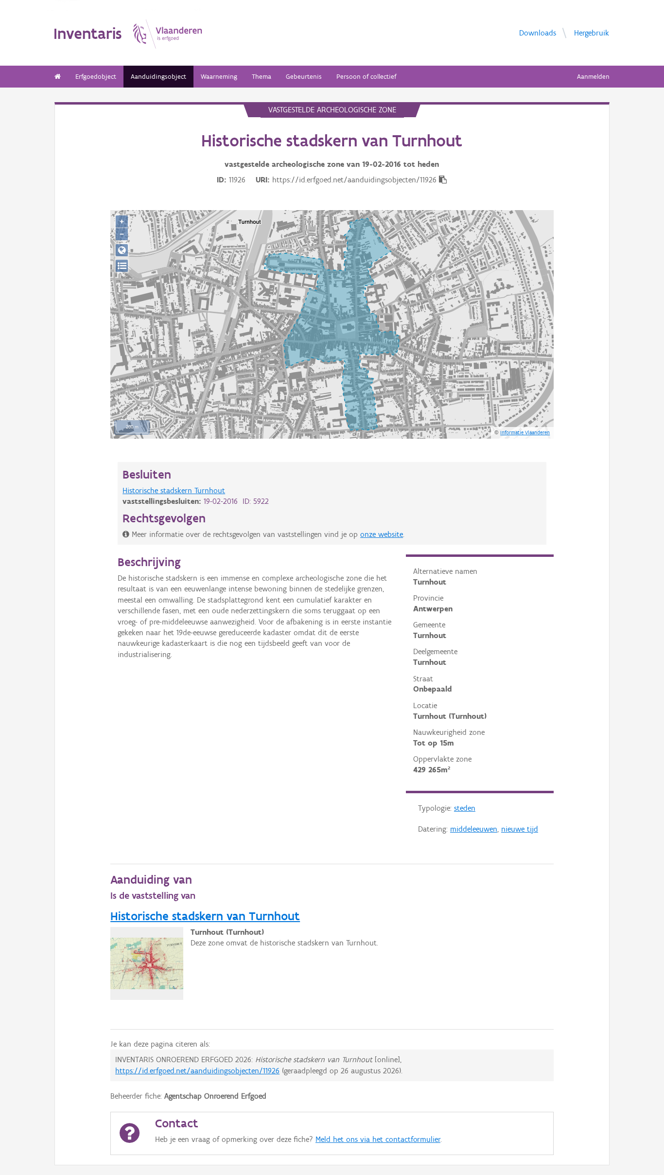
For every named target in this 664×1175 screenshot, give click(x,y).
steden (464, 808)
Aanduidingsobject (158, 76)
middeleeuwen (473, 829)
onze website (381, 534)
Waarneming (219, 76)
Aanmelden (593, 76)
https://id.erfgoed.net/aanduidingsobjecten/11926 (197, 1070)
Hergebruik (591, 32)
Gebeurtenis (304, 76)
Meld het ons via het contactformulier (377, 1139)
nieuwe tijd (519, 829)
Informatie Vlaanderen (525, 432)
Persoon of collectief (366, 76)
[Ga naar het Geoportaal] (122, 250)
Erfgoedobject (95, 76)
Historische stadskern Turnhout (173, 490)
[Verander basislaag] (122, 266)
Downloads (537, 32)
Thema (261, 76)
